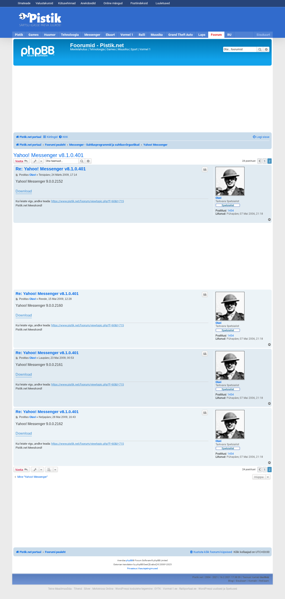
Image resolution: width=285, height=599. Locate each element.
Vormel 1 (126, 34)
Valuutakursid (44, 3)
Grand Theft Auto (180, 34)
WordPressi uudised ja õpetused (217, 588)
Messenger (92, 34)
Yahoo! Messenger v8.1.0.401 (48, 155)
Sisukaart (263, 34)
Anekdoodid (88, 3)
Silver (87, 588)
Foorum (216, 34)
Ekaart (110, 34)
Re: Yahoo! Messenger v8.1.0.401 (51, 168)
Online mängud (112, 3)
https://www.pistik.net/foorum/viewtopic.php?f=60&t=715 (87, 201)
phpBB (129, 560)
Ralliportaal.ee (187, 588)
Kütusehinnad (66, 3)
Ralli (142, 34)
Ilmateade (24, 3)
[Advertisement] (168, 19)
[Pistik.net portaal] (42, 52)
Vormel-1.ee (170, 588)
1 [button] (264, 161)
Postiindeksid (139, 3)
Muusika (157, 34)
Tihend (78, 588)
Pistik (19, 34)
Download (24, 191)
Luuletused (162, 3)
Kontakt (252, 580)
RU (229, 34)
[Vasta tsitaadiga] (205, 169)
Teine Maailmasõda (60, 588)
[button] (259, 161)
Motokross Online (102, 588)
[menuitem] (63, 137)
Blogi (231, 580)
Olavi (218, 198)
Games (33, 34)
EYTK (158, 588)
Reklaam (264, 580)
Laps (201, 34)
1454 (231, 210)
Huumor (49, 34)
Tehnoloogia (70, 34)
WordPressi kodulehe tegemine (134, 588)
